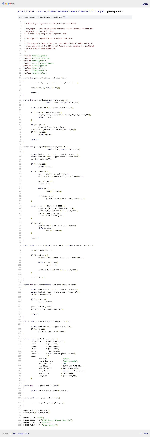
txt (140, 433)
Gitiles (14, 433)
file (66, 17)
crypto (101, 11)
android (21, 11)
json (146, 433)
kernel (30, 11)
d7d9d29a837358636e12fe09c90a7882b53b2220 (70, 11)
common (40, 11)
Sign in (145, 4)
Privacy (20, 433)
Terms (27, 433)
